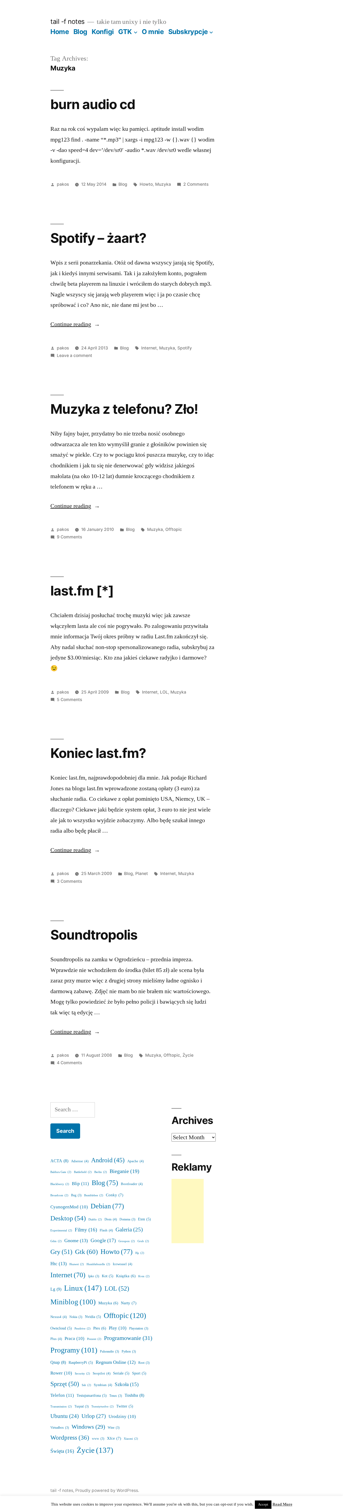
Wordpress (69, 1438)
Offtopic (173, 529)
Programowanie (128, 1338)
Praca (74, 1338)
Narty (128, 1303)
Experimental (61, 1230)
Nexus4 (58, 1317)
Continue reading (75, 324)
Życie (187, 1055)
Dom (111, 1219)
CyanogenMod (69, 1207)
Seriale (121, 1373)
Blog (80, 32)
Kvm (144, 1276)
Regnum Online (116, 1362)
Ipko (93, 1276)
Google (103, 1240)
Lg (55, 1289)
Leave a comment (74, 355)
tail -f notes (67, 21)
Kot (107, 1276)
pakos (63, 184)
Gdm (56, 1241)
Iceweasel (122, 1264)
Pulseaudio (109, 1352)
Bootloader (132, 1184)
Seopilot (101, 1373)
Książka (126, 1276)
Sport (139, 1373)
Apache (135, 1161)
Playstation (138, 1329)
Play (117, 1328)
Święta (62, 1451)
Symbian (103, 1385)
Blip (80, 1183)
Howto (146, 184)
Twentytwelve (102, 1406)
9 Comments (69, 536)
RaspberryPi (81, 1362)
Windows (88, 1427)
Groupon (126, 1241)
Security (82, 1373)
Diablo (95, 1219)
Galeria (129, 1229)
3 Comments (69, 881)
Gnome (76, 1241)
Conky (114, 1195)
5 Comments (69, 699)
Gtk (86, 1252)
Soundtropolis (93, 935)
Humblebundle (98, 1264)
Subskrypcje (188, 32)
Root (144, 1363)
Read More (282, 1504)
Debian (107, 1206)
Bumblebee (93, 1195)
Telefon (62, 1395)
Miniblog (73, 1302)
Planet (141, 873)
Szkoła (127, 1384)
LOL (164, 692)
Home (59, 32)
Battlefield (83, 1172)
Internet (149, 348)
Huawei (76, 1264)
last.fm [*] (82, 591)
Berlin (100, 1172)
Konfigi (103, 32)
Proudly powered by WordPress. (107, 1490)
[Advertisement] (188, 1211)
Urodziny (122, 1416)
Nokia (75, 1317)
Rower (61, 1373)
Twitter (124, 1406)
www (98, 1439)
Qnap (58, 1362)
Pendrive (82, 1328)
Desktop (68, 1218)
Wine (114, 1428)
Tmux (115, 1396)
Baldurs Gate (60, 1172)
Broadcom (59, 1195)
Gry (61, 1252)
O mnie (153, 32)
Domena (127, 1219)
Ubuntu (64, 1416)
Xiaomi (131, 1438)
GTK (125, 32)
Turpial (81, 1407)
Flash (106, 1230)
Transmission (61, 1406)
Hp (139, 1253)
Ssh (86, 1385)
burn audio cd (92, 104)
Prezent (94, 1339)
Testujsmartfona (92, 1395)
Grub (143, 1241)
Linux (83, 1288)
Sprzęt (64, 1384)
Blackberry (59, 1184)
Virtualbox (59, 1428)
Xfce (114, 1438)
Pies (99, 1328)
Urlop (93, 1416)
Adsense (79, 1161)
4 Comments (69, 1062)
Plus (56, 1339)
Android (108, 1160)
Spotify (184, 348)
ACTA (59, 1161)
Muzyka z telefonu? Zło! (124, 409)
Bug (76, 1195)
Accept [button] (263, 1504)
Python (129, 1352)
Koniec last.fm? (98, 753)
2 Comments (195, 184)
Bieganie (124, 1171)
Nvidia (93, 1316)
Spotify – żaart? (98, 238)
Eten (144, 1219)
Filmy (86, 1230)
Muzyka (163, 184)
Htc (58, 1264)
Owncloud (61, 1328)
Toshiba (134, 1395)
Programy (73, 1350)
